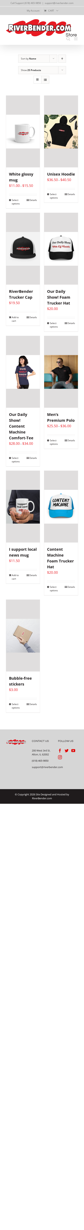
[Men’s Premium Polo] (61, 372)
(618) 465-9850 (40, 760)
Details (33, 200)
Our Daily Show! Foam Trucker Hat (58, 297)
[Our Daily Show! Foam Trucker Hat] (61, 249)
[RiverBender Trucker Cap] (23, 249)
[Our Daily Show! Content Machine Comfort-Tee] (23, 372)
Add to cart (15, 319)
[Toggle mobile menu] (76, 39)
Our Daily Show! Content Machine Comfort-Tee (21, 426)
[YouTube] (73, 751)
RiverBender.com (42, 798)
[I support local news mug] (23, 507)
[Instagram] (60, 757)
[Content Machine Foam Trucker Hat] (61, 507)
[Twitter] (67, 751)
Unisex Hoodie (61, 174)
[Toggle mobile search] (68, 39)
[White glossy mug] (23, 131)
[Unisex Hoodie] (61, 131)
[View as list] (45, 79)
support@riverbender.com (59, 3)
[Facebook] (60, 751)
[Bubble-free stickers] (23, 635)
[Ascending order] (62, 59)
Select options (16, 201)
